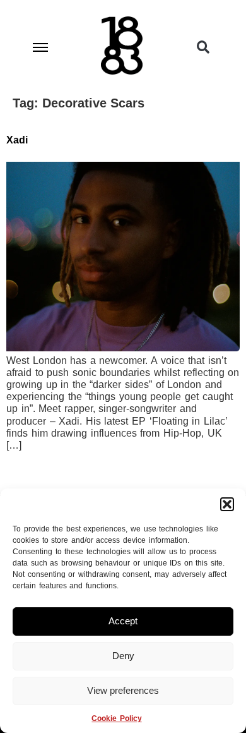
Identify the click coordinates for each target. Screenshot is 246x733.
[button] (227, 504)
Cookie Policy (116, 718)
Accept (123, 620)
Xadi (17, 140)
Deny (123, 655)
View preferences (123, 690)
